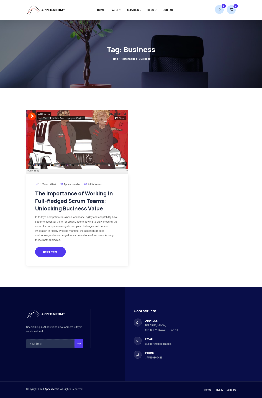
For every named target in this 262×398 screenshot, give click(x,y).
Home (100, 10)
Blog (150, 10)
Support (231, 389)
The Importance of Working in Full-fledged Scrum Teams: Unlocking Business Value (74, 201)
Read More (50, 251)
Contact (169, 10)
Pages (115, 10)
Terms (207, 389)
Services (133, 10)
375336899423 (153, 357)
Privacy (219, 389)
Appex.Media (52, 389)
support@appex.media (158, 343)
